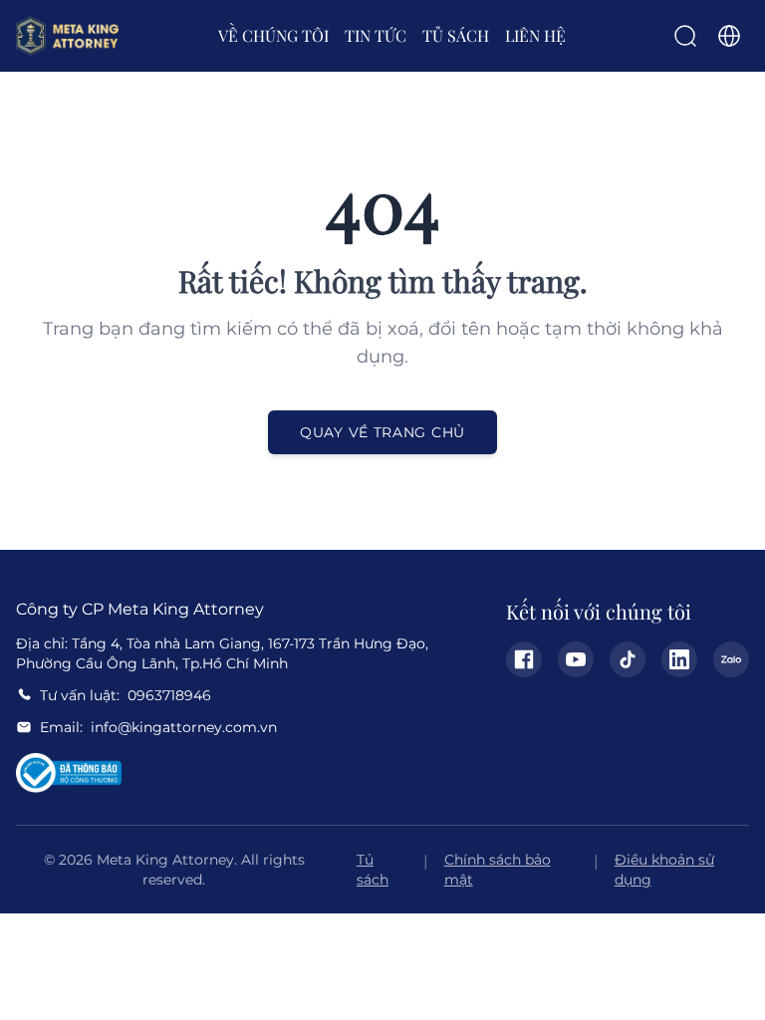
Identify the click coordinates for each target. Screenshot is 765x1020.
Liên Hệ (535, 35)
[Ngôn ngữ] (729, 36)
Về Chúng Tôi (273, 35)
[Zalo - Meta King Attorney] (731, 659)
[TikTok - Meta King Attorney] (627, 659)
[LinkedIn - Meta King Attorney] (679, 659)
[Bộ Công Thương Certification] (69, 773)
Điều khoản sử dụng (664, 870)
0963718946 (169, 695)
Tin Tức (375, 35)
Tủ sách (372, 870)
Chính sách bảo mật (497, 870)
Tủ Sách (455, 35)
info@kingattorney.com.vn (184, 727)
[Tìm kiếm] (685, 36)
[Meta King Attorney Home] (67, 36)
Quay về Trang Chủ (382, 432)
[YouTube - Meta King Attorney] (576, 659)
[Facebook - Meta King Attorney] (524, 659)
